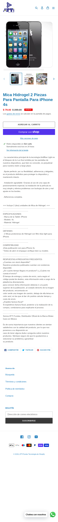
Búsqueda (9, 374)
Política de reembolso (14, 389)
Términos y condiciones (15, 381)
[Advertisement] (29, 492)
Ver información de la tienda (17, 150)
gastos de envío (13, 114)
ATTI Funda (23, 454)
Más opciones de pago (29, 138)
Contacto (9, 396)
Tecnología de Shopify (36, 454)
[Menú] (53, 8)
